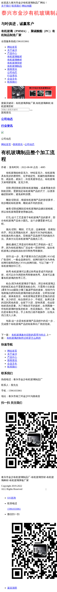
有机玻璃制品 (14, 66)
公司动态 (12, 72)
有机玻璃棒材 (14, 59)
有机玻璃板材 (14, 56)
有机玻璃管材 (14, 63)
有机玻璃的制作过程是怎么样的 (24, 338)
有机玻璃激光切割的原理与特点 (29, 335)
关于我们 (6, 6)
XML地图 (9, 492)
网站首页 (12, 47)
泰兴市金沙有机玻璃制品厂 (37, 486)
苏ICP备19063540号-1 (34, 489)
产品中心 (12, 53)
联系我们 (16, 6)
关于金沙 (12, 50)
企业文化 (12, 78)
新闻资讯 (12, 69)
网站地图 (27, 6)
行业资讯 (12, 75)
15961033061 (14, 509)
